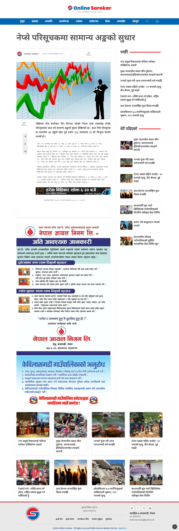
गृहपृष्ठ (22, 21)
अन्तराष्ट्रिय (121, 21)
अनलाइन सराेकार (31, 53)
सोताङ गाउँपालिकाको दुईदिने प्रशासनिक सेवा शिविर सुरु (146, 240)
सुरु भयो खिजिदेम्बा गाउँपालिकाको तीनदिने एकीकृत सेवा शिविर (147, 209)
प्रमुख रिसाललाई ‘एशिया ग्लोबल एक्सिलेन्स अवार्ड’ (137, 63)
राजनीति (48, 21)
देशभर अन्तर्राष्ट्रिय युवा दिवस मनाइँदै (139, 106)
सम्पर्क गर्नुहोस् (97, 519)
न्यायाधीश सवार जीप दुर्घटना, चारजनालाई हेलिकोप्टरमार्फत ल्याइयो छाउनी (141, 72)
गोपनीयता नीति (83, 519)
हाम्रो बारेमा (70, 519)
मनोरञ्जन (93, 21)
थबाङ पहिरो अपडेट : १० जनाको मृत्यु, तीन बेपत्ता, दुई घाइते (141, 88)
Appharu (122, 528)
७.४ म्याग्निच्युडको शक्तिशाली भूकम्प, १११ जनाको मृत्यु (140, 113)
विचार (107, 21)
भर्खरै (124, 52)
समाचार (35, 21)
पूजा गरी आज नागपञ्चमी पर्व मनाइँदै (141, 81)
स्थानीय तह (64, 21)
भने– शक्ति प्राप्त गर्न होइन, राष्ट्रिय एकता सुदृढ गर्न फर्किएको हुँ (139, 98)
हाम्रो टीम (59, 519)
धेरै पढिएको (128, 128)
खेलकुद (135, 21)
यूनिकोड (109, 519)
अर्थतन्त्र (79, 21)
